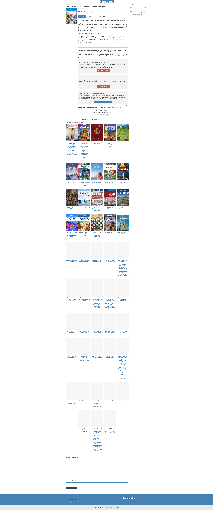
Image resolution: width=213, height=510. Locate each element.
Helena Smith (97, 119)
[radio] (98, 115)
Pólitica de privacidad (72, 499)
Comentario (69, 459)
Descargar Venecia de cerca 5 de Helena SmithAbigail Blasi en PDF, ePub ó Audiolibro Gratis (138, 13)
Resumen (82, 16)
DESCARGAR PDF (103, 86)
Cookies (69, 497)
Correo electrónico (71, 480)
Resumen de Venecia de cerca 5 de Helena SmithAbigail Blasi (138, 8)
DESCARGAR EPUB (103, 70)
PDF (95, 16)
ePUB (89, 16)
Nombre (68, 475)
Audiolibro (102, 16)
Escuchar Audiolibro (104, 102)
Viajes (67, 4)
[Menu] (67, 1)
